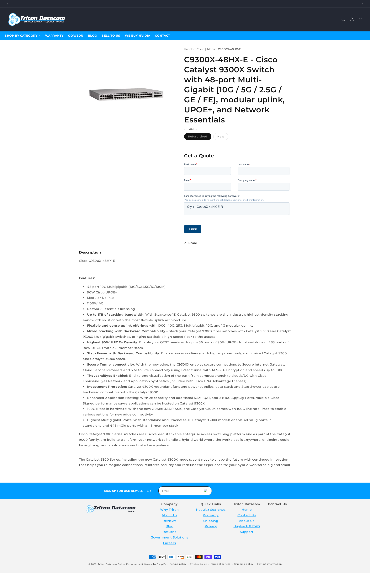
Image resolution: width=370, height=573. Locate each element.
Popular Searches (211, 509)
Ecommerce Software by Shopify (146, 564)
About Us (169, 515)
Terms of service (220, 564)
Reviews (169, 521)
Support (247, 532)
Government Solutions (169, 537)
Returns (169, 532)
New (222, 137)
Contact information (269, 564)
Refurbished (199, 137)
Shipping (210, 521)
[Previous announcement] (7, 3)
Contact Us (246, 515)
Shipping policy (243, 564)
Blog (169, 526)
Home (247, 509)
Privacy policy (198, 564)
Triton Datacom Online (111, 564)
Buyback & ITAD (247, 526)
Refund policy (178, 564)
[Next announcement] (362, 3)
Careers (169, 543)
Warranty (211, 515)
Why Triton (169, 509)
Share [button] (192, 243)
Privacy (211, 526)
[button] (343, 19)
